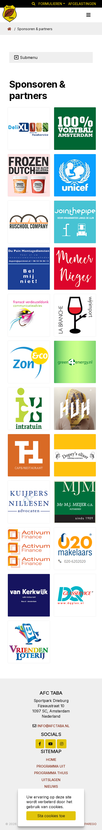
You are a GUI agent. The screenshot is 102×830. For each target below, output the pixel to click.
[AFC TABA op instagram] (61, 743)
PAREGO (90, 824)
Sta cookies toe (51, 815)
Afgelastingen (82, 4)
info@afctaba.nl (53, 726)
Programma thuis (51, 773)
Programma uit (51, 766)
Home (51, 760)
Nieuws (51, 786)
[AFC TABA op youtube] (50, 743)
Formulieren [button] (50, 4)
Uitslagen (51, 780)
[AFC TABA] (10, 13)
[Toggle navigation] (88, 15)
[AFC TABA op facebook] (40, 743)
